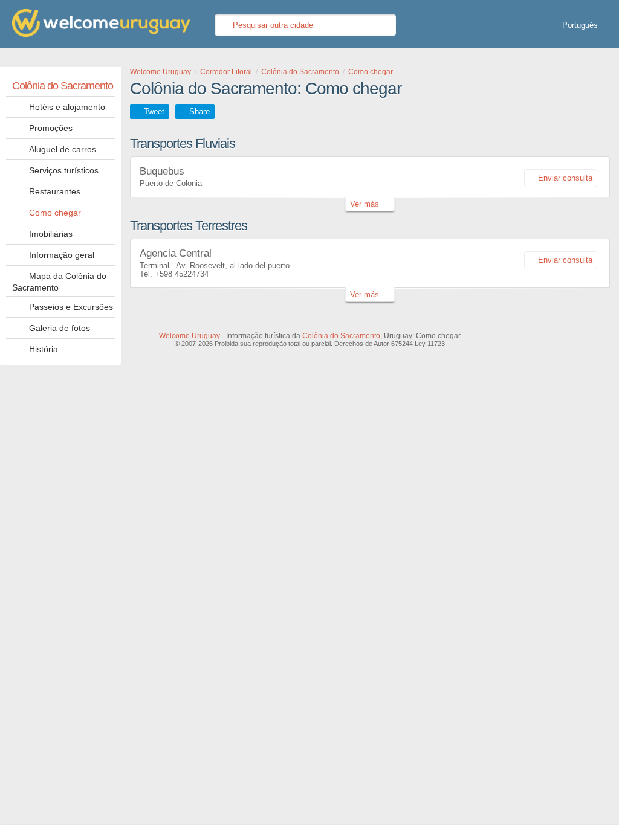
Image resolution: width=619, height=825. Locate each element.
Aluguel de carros (62, 149)
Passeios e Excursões (71, 307)
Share (199, 111)
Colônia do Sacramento (62, 86)
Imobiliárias (51, 234)
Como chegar (55, 212)
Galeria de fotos (59, 328)
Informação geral (61, 255)
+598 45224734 (182, 273)
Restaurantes (54, 191)
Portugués (580, 25)
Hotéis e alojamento (67, 107)
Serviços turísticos (64, 170)
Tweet (154, 111)
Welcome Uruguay (189, 336)
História (43, 349)
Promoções (51, 128)
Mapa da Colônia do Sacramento (59, 281)
